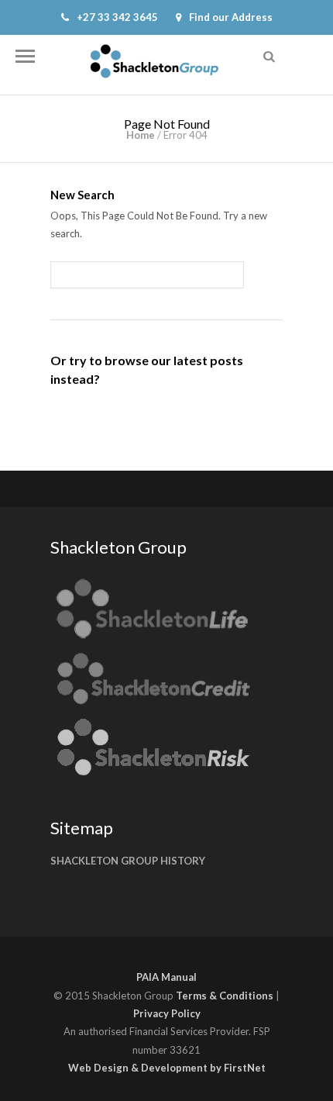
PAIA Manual (166, 977)
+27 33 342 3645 (117, 17)
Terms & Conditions (224, 995)
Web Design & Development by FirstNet (167, 1067)
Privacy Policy (167, 1013)
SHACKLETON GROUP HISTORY (127, 860)
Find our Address (231, 17)
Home (140, 135)
